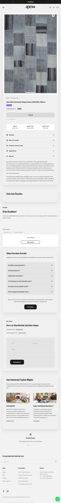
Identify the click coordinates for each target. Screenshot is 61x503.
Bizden (4, 472)
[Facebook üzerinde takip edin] (4, 491)
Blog (4, 475)
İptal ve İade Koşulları (24, 472)
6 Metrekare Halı (7, 232)
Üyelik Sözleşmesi (23, 481)
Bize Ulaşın (30, 307)
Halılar (7, 98)
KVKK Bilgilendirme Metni (25, 484)
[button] (10, 119)
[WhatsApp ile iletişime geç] (57, 499)
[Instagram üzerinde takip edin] (8, 491)
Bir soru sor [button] (30, 242)
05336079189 (19, 329)
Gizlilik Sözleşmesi (23, 478)
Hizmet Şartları (7, 481)
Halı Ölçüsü (36, 421)
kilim (27, 176)
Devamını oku (10, 420)
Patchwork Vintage (18, 232)
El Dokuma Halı (14, 98)
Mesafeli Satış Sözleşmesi (25, 475)
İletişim (5, 478)
